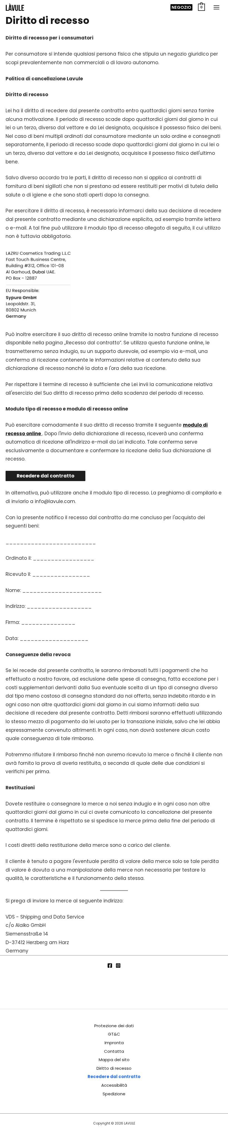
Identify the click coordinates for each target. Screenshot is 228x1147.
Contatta (114, 1051)
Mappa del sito (114, 1060)
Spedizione (114, 1094)
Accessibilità (114, 1085)
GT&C (114, 1034)
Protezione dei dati (114, 1026)
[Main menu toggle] (216, 7)
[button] (181, 7)
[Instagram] (118, 965)
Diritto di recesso (114, 1068)
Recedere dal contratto (114, 1076)
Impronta (114, 1043)
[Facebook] (109, 965)
